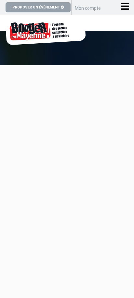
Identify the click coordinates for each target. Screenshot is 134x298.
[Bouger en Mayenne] (45, 41)
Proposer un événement (36, 7)
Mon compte (88, 8)
